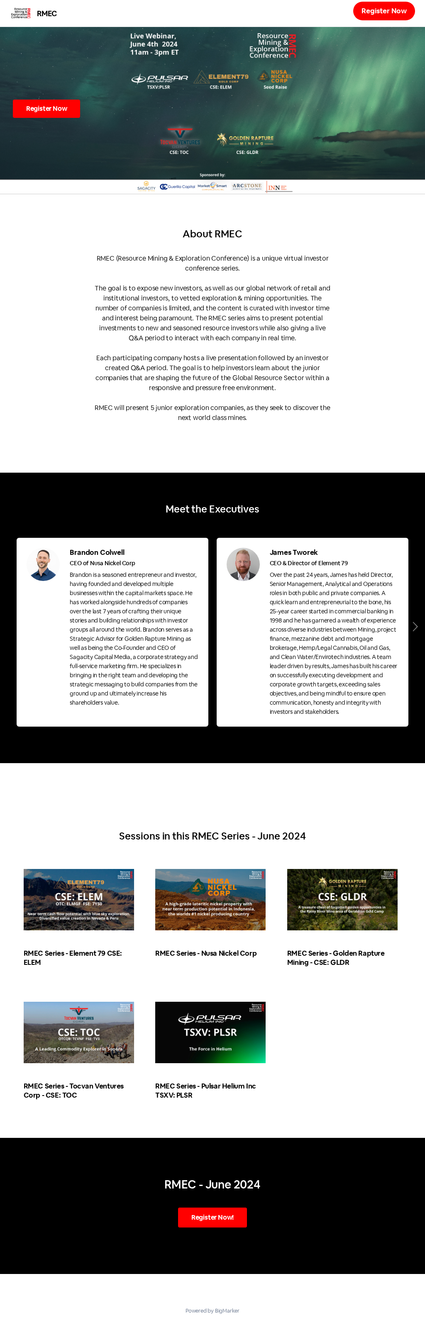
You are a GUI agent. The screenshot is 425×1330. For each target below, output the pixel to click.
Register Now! (212, 1217)
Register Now (384, 10)
